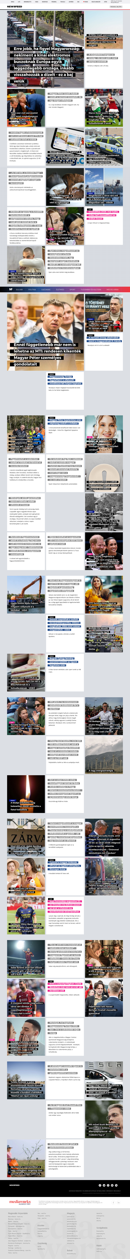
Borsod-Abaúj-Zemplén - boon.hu (19, 1224)
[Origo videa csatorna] (112, 1185)
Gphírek (71, 1)
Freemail (54, 1)
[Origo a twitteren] (104, 1185)
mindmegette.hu (72, 1231)
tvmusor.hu (70, 1243)
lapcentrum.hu (101, 1238)
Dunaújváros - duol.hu (15, 1228)
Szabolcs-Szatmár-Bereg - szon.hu (19, 1250)
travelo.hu (70, 1233)
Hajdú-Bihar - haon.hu (15, 1236)
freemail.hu (100, 1231)
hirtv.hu (40, 1233)
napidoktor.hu (71, 1228)
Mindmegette (27, 1)
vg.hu (39, 1246)
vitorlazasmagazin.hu (74, 1238)
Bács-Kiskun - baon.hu (15, 1216)
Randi (86, 1)
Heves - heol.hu (13, 1238)
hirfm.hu (99, 1251)
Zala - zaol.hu (42, 1218)
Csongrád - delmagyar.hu (16, 1226)
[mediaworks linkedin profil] (118, 1203)
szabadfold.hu (42, 1231)
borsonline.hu (71, 1253)
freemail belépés (116, 7)
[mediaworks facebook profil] (113, 1203)
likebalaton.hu (71, 1226)
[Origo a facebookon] (100, 1185)
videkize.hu (70, 1241)
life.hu (98, 1218)
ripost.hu (99, 1213)
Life (19, 1)
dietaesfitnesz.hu (72, 1236)
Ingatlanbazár (96, 1)
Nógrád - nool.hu (13, 1245)
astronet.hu (70, 1216)
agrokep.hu (41, 1249)
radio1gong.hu (101, 1249)
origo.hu (40, 1236)
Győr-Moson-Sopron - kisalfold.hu (19, 1233)
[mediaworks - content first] (20, 1202)
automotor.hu (71, 1219)
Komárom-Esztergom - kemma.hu (19, 1243)
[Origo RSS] (116, 1185)
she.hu (98, 1220)
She (78, 1)
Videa (36, 1)
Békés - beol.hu (13, 1221)
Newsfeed (45, 1)
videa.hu (99, 1236)
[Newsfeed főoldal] (14, 1185)
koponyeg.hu (100, 1233)
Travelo (62, 1)
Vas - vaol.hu (42, 1213)
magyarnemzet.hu (43, 1228)
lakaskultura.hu (72, 1221)
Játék (105, 1)
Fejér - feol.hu (12, 1231)
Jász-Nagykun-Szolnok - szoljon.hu (19, 1241)
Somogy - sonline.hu (14, 1248)
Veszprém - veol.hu (44, 1216)
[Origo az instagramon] (108, 1185)
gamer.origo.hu (72, 1224)
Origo (12, 1)
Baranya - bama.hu (14, 1219)
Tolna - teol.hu (12, 1253)
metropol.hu (100, 1216)
